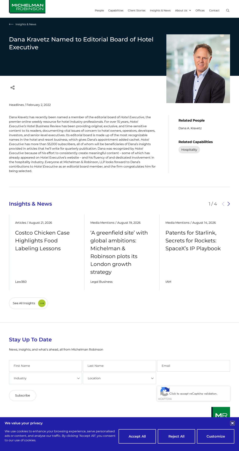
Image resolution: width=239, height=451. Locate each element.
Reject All (176, 436)
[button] (232, 423)
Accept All (137, 436)
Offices (200, 10)
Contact (214, 10)
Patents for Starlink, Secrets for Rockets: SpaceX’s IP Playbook (193, 241)
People (99, 10)
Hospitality (189, 149)
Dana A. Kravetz (190, 128)
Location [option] (94, 378)
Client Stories (136, 10)
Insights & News (160, 10)
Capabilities (115, 10)
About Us (181, 10)
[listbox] (45, 378)
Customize (216, 436)
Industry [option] (20, 378)
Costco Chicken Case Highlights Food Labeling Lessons (42, 241)
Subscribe (22, 395)
